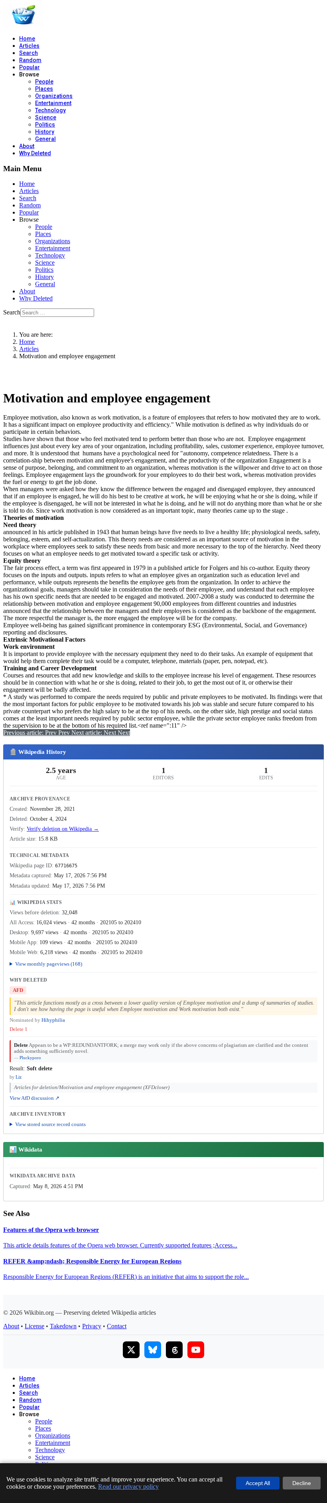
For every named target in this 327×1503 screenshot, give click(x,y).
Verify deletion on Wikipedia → (63, 829)
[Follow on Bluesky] (152, 1349)
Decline (301, 1483)
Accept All (258, 1483)
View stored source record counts (50, 1124)
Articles (29, 46)
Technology (50, 110)
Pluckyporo (30, 1057)
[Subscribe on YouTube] (195, 1349)
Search (28, 53)
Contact (116, 1326)
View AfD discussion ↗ (34, 1098)
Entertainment (53, 103)
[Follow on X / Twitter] (131, 1349)
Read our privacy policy (128, 1486)
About (26, 146)
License (34, 1326)
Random (30, 60)
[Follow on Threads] (174, 1349)
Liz (19, 1077)
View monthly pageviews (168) (48, 964)
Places (44, 89)
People (44, 81)
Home (27, 38)
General (45, 139)
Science (45, 117)
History (44, 132)
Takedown (63, 1326)
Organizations (54, 96)
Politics (45, 124)
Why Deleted (35, 153)
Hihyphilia (53, 1020)
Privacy (91, 1326)
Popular (29, 67)
